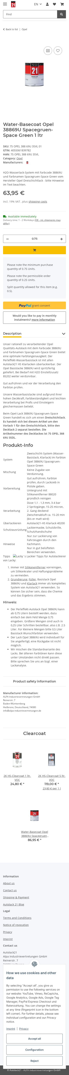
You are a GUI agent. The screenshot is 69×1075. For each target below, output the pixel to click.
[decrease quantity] (7, 239)
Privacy (24, 1028)
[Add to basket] (6, 41)
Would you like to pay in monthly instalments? (35, 317)
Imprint (10, 1028)
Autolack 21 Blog (13, 904)
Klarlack (32, 583)
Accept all (34, 1038)
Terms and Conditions (17, 918)
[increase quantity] (61, 239)
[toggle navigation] (5, 2)
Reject (34, 1060)
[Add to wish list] (58, 50)
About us (9, 883)
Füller (32, 579)
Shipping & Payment (16, 897)
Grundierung (19, 579)
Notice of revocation (16, 925)
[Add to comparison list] (48, 50)
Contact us (10, 890)
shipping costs (38, 201)
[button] (47, 4)
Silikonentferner (35, 567)
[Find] (61, 14)
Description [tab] (12, 333)
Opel (19, 158)
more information (43, 319)
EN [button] (36, 4)
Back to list (12, 29)
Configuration (34, 1049)
